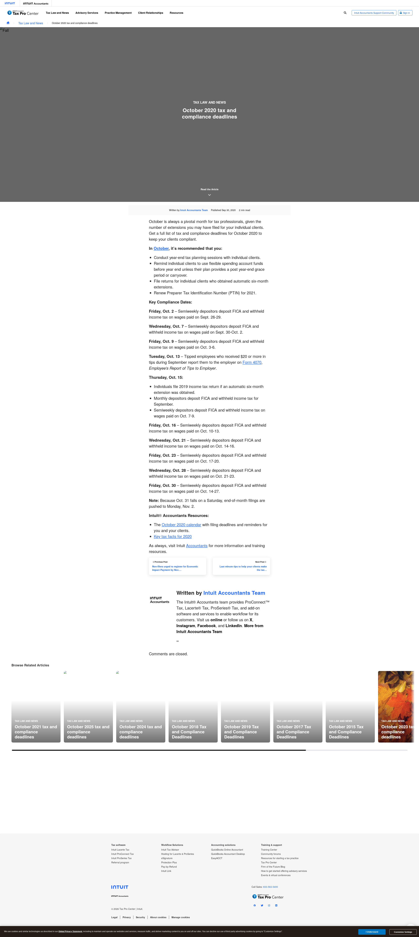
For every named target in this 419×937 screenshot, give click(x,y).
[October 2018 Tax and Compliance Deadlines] (193, 707)
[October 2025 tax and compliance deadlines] (88, 707)
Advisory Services (86, 13)
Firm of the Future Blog (273, 866)
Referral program (120, 862)
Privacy (127, 917)
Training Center (269, 849)
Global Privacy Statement (70, 931)
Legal (114, 917)
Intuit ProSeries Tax (121, 858)
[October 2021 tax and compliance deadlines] (36, 707)
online (216, 619)
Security (140, 917)
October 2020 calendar (181, 524)
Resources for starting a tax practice (280, 858)
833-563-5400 (270, 886)
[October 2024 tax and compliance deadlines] (140, 707)
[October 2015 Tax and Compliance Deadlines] (350, 707)
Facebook (206, 625)
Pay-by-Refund (169, 866)
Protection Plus (169, 862)
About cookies (158, 917)
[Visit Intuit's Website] (10, 3)
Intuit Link (166, 871)
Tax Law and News (57, 13)
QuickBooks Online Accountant (227, 849)
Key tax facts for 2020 (173, 536)
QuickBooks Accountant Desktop (228, 853)
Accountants (197, 545)
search (345, 13)
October (161, 248)
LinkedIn (234, 625)
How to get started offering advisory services (284, 871)
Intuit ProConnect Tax (122, 853)
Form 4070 (252, 362)
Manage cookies (181, 917)
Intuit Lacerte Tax (120, 849)
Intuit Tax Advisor (170, 849)
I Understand (372, 932)
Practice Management (118, 13)
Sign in (406, 12)
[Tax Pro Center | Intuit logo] (23, 13)
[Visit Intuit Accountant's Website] (36, 3)
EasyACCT (216, 858)
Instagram (185, 625)
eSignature (167, 858)
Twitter (262, 906)
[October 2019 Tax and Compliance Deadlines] (245, 707)
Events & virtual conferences (276, 875)
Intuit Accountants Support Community (374, 12)
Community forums (271, 853)
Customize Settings (403, 932)
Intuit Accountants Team (194, 210)
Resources (176, 13)
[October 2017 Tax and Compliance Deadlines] (297, 707)
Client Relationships (150, 13)
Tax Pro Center (269, 862)
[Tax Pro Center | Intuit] (8, 23)
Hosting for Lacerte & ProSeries (177, 853)
